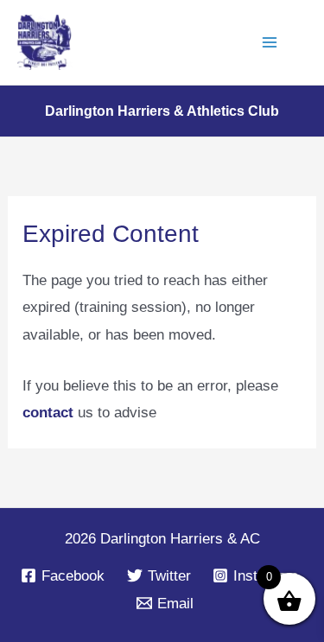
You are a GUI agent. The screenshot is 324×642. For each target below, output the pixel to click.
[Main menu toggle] (270, 42)
